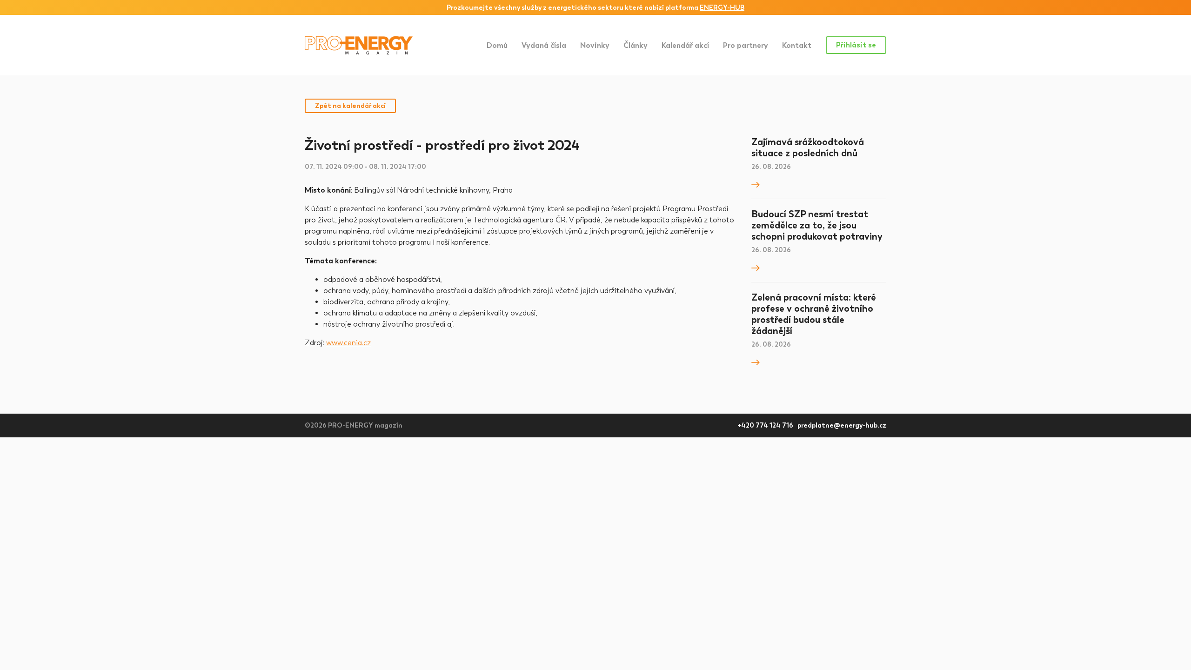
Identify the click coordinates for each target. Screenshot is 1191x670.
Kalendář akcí (685, 45)
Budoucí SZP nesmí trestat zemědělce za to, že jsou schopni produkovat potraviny (817, 225)
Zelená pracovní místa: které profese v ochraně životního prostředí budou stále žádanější (813, 314)
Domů (497, 45)
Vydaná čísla (544, 45)
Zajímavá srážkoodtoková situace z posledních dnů (807, 147)
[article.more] (755, 183)
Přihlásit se (856, 44)
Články (635, 45)
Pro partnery (745, 45)
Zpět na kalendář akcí (350, 106)
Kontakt (796, 45)
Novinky (594, 45)
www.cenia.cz (348, 342)
